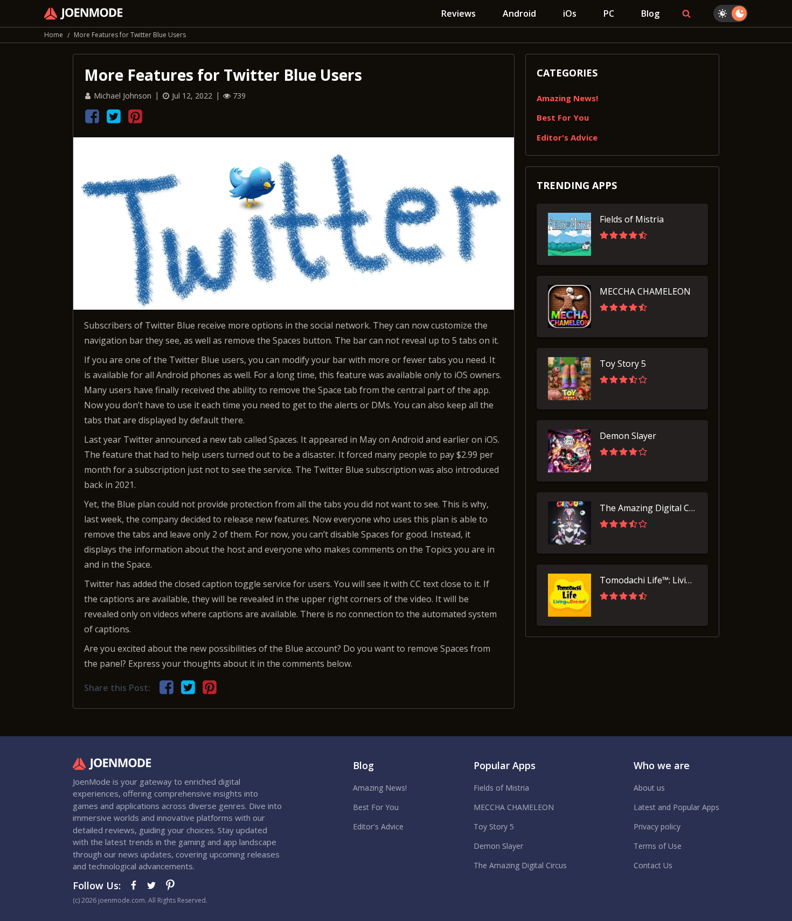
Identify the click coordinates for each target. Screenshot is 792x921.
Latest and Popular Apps (676, 807)
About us (649, 788)
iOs (569, 13)
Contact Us (653, 865)
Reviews (458, 13)
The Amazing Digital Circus (520, 865)
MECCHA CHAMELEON (514, 807)
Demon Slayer (498, 846)
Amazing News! (567, 98)
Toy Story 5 (494, 826)
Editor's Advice (567, 137)
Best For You (563, 117)
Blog (650, 13)
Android (519, 13)
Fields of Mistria (501, 788)
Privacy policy (657, 826)
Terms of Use (658, 846)
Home (53, 34)
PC (608, 13)
